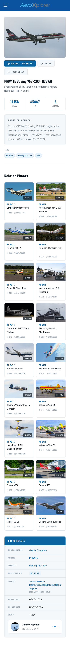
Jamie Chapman (38, 550)
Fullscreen (16, 71)
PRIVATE (9, 155)
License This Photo (20, 63)
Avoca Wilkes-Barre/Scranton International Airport (45, 585)
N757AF (35, 573)
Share (46, 63)
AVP (38, 155)
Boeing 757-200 (25, 155)
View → (55, 626)
